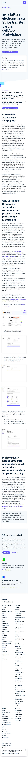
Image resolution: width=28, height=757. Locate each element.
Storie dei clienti (6, 712)
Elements (4, 627)
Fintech (17, 641)
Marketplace (18, 629)
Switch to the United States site (10, 753)
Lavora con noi (18, 714)
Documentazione (19, 687)
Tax (3, 657)
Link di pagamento (6, 643)
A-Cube (14, 256)
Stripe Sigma (5, 655)
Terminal (4, 659)
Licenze (4, 729)
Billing (9, 7)
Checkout (4, 617)
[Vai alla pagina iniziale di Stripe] (4, 599)
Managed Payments (7, 641)
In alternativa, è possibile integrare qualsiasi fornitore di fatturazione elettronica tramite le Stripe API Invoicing (13, 102)
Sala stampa (18, 716)
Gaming (17, 643)
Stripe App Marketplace (9, 52)
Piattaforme (18, 633)
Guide (4, 7)
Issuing (4, 637)
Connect (4, 621)
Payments (4, 645)
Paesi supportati (6, 256)
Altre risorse (5, 737)
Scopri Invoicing (6, 569)
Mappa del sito (6, 731)
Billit (21, 254)
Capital (4, 615)
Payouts (4, 647)
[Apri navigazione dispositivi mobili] (24, 2)
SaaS (16, 635)
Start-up (17, 609)
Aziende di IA (18, 637)
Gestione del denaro (20, 631)
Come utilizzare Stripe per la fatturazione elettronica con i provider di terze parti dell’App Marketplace (13, 97)
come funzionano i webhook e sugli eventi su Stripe (13, 506)
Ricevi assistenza (6, 743)
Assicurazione (18, 648)
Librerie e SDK (18, 699)
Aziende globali (19, 625)
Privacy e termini (6, 722)
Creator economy (19, 639)
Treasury (4, 661)
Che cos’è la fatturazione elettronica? (12, 92)
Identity (4, 633)
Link (3, 639)
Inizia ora (5, 552)
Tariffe (4, 607)
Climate (4, 619)
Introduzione (5, 90)
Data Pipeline (5, 625)
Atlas (3, 609)
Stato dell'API (18, 693)
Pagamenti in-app (19, 627)
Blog (3, 714)
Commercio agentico (20, 611)
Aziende (17, 607)
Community (5, 716)
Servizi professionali (20, 658)
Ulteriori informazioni (7, 70)
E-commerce (18, 615)
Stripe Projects (19, 701)
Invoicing (4, 635)
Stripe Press (18, 718)
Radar (3, 649)
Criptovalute (5, 623)
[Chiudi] (25, 750)
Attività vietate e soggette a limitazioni (6, 726)
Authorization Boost (7, 611)
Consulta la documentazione (10, 587)
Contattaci (14, 552)
